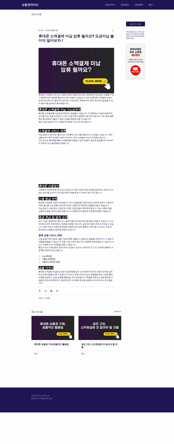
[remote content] (76, 164)
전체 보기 (117, 311)
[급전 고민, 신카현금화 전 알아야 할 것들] (99, 328)
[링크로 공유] (57, 291)
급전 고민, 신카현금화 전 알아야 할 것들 (99, 345)
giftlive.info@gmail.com (42, 398)
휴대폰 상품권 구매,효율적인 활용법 (51, 344)
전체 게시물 (36, 14)
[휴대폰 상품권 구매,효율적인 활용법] (52, 328)
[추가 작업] (112, 30)
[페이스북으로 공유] (40, 291)
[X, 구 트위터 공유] (45, 291)
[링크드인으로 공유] (51, 291)
